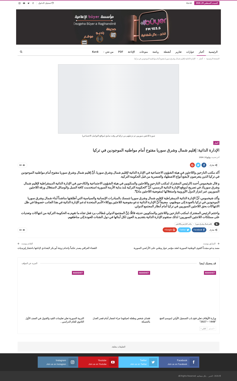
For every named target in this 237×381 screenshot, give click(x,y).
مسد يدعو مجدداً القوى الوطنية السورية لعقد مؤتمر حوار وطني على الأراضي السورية (176, 248)
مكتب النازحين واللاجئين (184, 224)
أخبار (201, 51)
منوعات (143, 51)
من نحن (109, 51)
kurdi (189, 3)
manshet (210, 273)
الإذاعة (131, 51)
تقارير (178, 51)
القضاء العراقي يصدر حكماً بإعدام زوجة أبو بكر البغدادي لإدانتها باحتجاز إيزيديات (57, 248)
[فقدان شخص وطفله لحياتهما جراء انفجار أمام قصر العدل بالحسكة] (118, 293)
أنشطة (167, 51)
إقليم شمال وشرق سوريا (203, 224)
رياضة (156, 51)
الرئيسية (213, 51)
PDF (120, 51)
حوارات (190, 51)
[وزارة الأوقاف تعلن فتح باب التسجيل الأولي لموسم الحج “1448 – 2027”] (184, 293)
